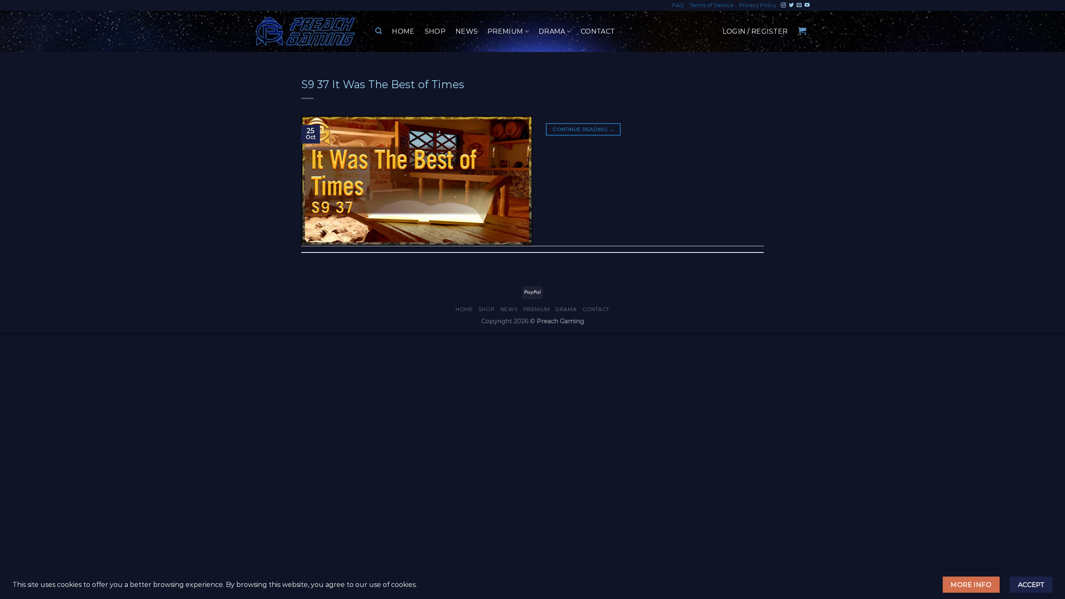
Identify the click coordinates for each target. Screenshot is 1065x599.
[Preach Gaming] (306, 31)
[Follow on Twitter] (791, 5)
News (467, 31)
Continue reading (583, 129)
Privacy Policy (757, 5)
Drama (552, 31)
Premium (505, 31)
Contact (598, 31)
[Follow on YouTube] (807, 5)
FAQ (678, 5)
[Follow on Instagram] (783, 5)
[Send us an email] (799, 5)
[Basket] (802, 31)
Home (403, 31)
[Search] (378, 31)
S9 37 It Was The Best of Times (382, 84)
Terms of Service (711, 5)
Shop (435, 31)
